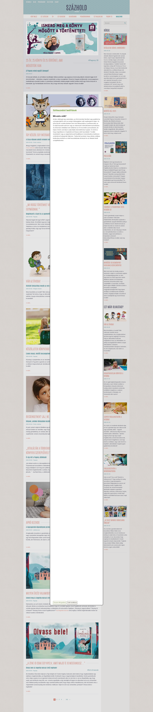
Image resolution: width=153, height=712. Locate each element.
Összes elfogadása (60, 602)
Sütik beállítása (72, 602)
